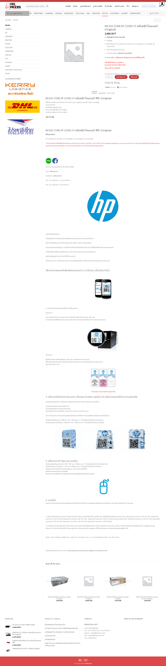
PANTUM (96, 13)
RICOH (105, 13)
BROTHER (38, 13)
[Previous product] (159, 20)
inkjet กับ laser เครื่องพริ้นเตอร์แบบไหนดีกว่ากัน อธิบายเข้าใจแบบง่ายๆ (62, 644)
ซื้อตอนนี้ (134, 77)
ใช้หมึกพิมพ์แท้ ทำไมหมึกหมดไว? (55, 624)
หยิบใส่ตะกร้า (121, 77)
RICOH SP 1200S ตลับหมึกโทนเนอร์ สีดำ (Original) (59, 598)
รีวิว (128, 6)
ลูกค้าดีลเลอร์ (85, 6)
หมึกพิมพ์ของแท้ (50, 639)
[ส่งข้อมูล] (47, 6)
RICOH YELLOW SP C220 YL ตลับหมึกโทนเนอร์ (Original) (147, 598)
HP (30, 13)
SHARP (125, 13)
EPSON (59, 13)
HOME (68, 6)
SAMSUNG (68, 13)
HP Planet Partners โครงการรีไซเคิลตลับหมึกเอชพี (61, 628)
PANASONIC (135, 13)
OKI (88, 13)
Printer (7, 73)
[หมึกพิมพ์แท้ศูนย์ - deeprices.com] (13, 6)
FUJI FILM (80, 13)
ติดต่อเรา (135, 6)
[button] (17, 13)
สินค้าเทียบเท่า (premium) (13, 70)
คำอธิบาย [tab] (94, 93)
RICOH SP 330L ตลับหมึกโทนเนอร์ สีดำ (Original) (118, 598)
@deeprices (54, 171)
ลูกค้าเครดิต (97, 6)
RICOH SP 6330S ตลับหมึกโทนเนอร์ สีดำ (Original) (88, 598)
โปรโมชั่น (108, 6)
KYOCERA (114, 13)
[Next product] (155, 20)
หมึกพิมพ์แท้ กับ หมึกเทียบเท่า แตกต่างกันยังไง (59, 632)
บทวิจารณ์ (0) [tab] (111, 93)
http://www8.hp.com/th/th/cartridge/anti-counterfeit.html (87, 550)
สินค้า (75, 6)
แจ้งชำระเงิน (119, 6)
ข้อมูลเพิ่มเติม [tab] (102, 93)
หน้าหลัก (8, 20)
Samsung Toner (50, 636)
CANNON (49, 13)
